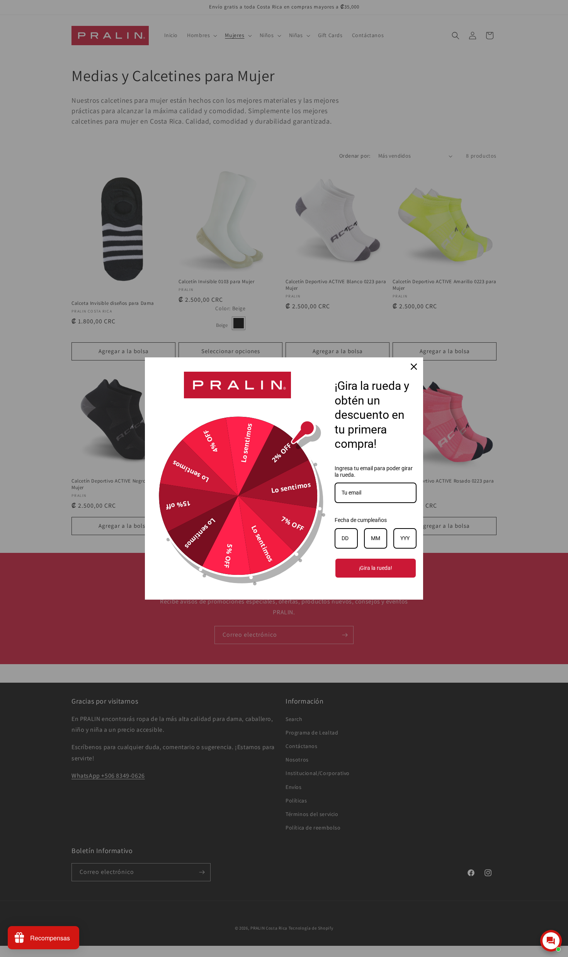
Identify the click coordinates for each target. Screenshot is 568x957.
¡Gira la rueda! (375, 568)
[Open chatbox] (551, 941)
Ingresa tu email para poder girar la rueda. (374, 471)
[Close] (414, 366)
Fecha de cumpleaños (361, 520)
